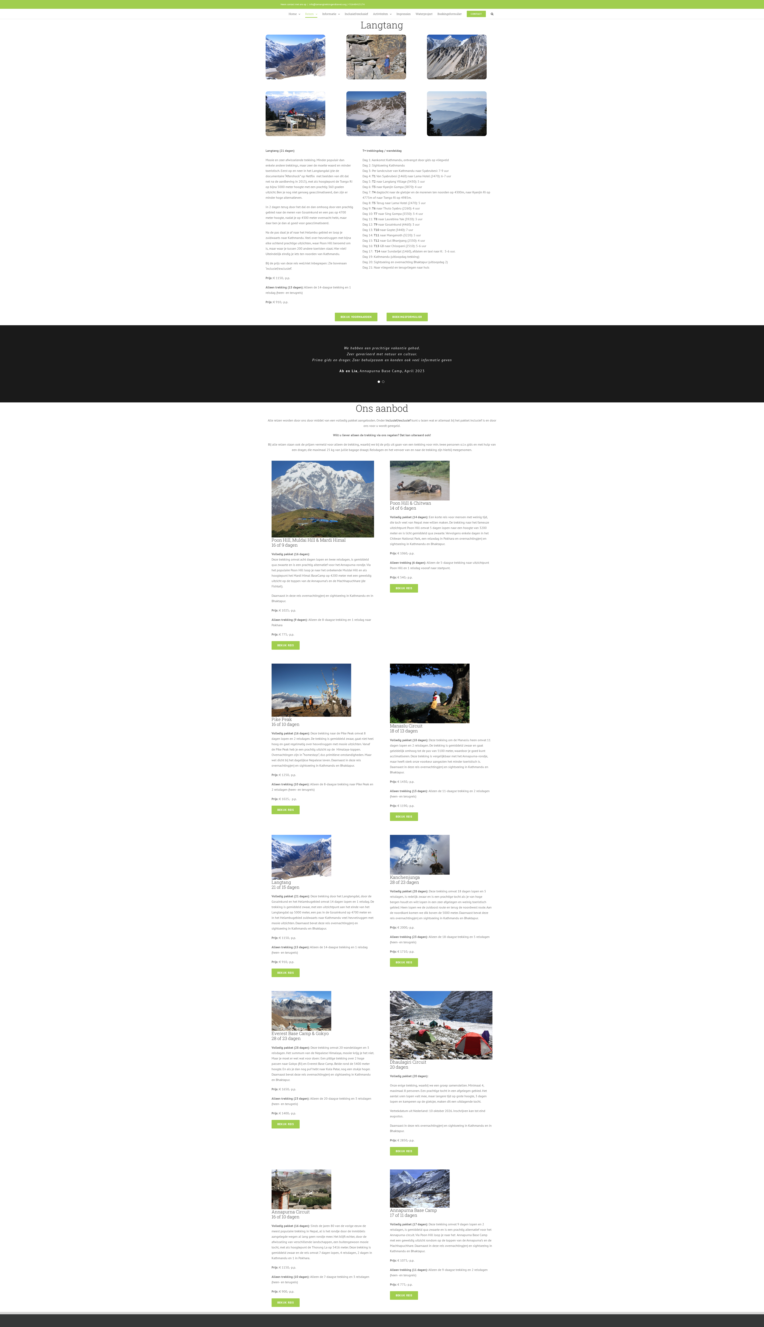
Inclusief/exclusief (398, 420)
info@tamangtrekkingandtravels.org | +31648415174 (337, 4)
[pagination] (379, 382)
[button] (492, 14)
